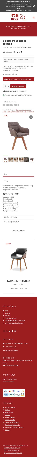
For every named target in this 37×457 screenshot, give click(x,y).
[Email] (4, 105)
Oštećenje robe (10, 420)
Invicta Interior (27, 110)
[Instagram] (12, 331)
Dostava (7, 410)
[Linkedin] (15, 105)
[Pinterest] (12, 105)
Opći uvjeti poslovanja (12, 425)
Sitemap (7, 430)
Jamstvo (7, 415)
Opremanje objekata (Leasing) (15, 321)
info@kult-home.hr (11, 350)
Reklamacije (9, 412)
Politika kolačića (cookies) (12, 448)
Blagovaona (19, 110)
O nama (7, 313)
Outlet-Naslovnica (12, 111)
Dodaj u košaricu (19, 86)
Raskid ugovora (10, 417)
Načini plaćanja (10, 407)
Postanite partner (10, 318)
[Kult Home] (18, 17)
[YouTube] (15, 331)
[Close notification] (34, 6)
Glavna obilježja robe (12, 422)
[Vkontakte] (17, 105)
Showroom (20, 111)
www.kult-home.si (17, 323)
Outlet (4, 111)
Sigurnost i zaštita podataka (14, 427)
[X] (7, 105)
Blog (6, 311)
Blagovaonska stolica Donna (18, 281)
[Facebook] (9, 105)
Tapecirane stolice (29, 111)
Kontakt (7, 316)
